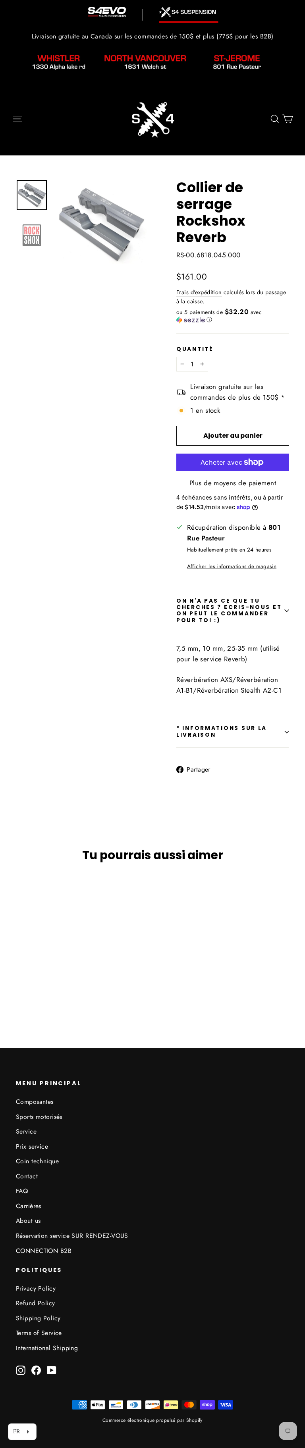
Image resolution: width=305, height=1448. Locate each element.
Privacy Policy (36, 1288)
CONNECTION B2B (43, 1250)
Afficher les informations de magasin (231, 566)
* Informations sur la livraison (221, 731)
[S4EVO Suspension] (107, 12)
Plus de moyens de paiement (232, 483)
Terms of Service (39, 1332)
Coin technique (37, 1161)
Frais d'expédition (199, 292)
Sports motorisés (39, 1116)
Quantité (195, 349)
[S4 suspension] (188, 12)
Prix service (32, 1146)
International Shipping (47, 1347)
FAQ (22, 1190)
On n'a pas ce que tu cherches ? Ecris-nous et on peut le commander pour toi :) (229, 610)
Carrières (28, 1205)
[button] (232, 316)
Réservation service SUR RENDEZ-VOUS (72, 1235)
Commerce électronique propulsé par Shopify (152, 1420)
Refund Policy (35, 1303)
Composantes (35, 1101)
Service (26, 1131)
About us (28, 1220)
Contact (27, 1176)
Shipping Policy (38, 1318)
